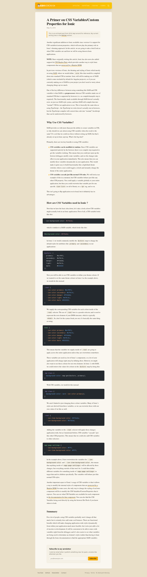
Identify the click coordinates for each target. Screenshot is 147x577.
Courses (95, 5)
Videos (103, 5)
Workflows (86, 5)
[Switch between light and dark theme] (109, 6)
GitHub (47, 573)
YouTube (40, 573)
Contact (63, 573)
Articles (76, 5)
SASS (55, 73)
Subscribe (93, 558)
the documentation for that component (62, 497)
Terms (93, 573)
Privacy (87, 573)
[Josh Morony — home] (46, 5)
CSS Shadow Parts (61, 62)
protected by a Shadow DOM (71, 65)
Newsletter (55, 573)
